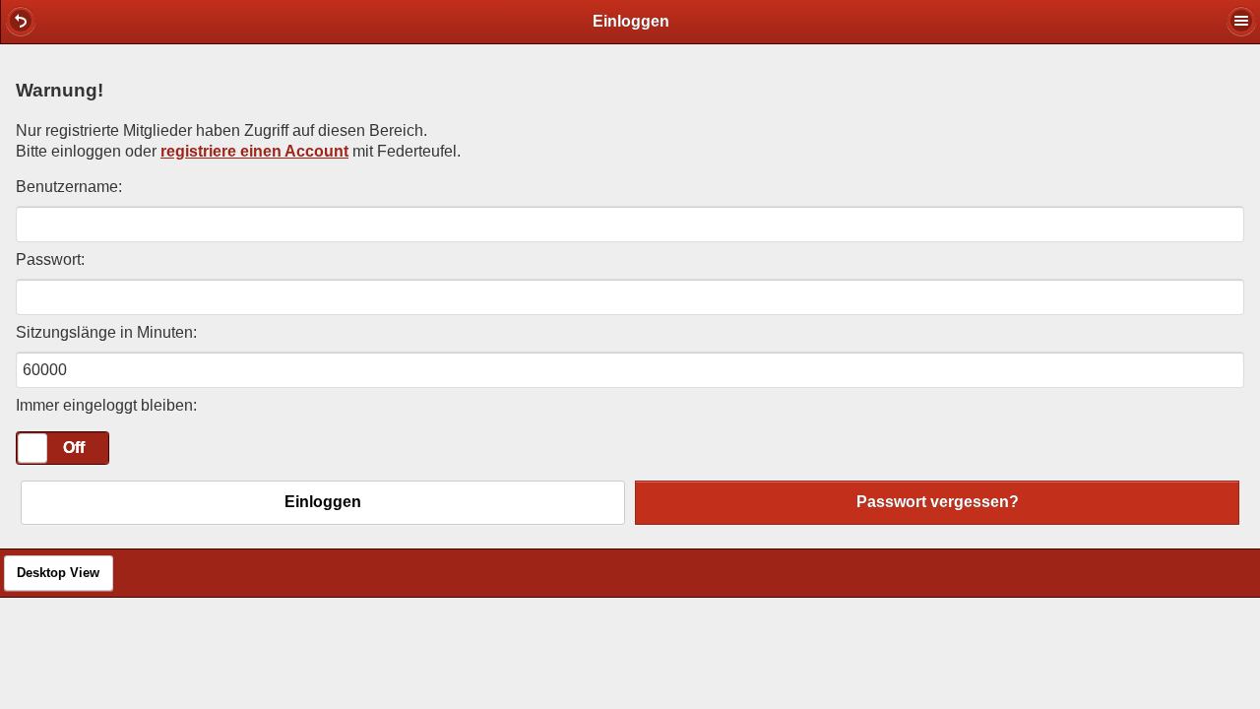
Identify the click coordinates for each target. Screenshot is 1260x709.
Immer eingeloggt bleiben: (106, 405)
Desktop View (58, 573)
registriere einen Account (254, 151)
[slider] (32, 448)
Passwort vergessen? (937, 501)
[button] (20, 20)
